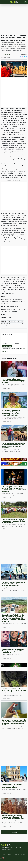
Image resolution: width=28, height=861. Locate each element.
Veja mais (14, 832)
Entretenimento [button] (11, 321)
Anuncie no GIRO (5, 847)
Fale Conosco (18, 847)
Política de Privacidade (6, 849)
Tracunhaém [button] (20, 321)
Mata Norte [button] (15, 323)
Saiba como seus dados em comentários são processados (13, 350)
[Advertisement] (14, 19)
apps (13, 847)
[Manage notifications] (3, 858)
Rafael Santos (6, 54)
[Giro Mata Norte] (14, 1)
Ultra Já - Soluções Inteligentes (16, 857)
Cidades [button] (3, 323)
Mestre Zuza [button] (23, 323)
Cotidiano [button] (3, 321)
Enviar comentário (7, 346)
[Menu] (2, 2)
